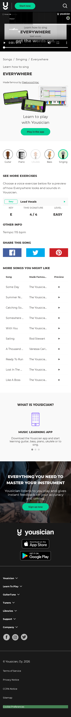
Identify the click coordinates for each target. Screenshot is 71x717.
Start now (25, 6)
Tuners (7, 602)
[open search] (65, 6)
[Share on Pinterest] (59, 252)
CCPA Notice (10, 688)
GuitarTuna (9, 594)
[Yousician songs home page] (6, 6)
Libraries (8, 611)
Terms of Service (12, 671)
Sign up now (35, 507)
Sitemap (7, 697)
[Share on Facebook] (12, 252)
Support (7, 619)
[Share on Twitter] (35, 252)
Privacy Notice (11, 679)
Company (8, 627)
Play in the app (35, 131)
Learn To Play (10, 586)
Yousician (8, 578)
